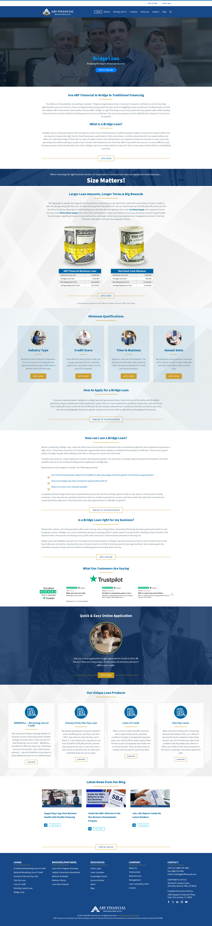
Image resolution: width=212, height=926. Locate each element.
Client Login (166, 3)
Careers (132, 888)
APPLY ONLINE (106, 69)
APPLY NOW (106, 158)
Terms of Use (134, 915)
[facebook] (169, 902)
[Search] (170, 12)
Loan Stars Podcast (60, 884)
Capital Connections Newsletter (66, 872)
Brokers (107, 12)
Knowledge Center (98, 876)
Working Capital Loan (23, 888)
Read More (55, 825)
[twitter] (173, 902)
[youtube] (186, 902)
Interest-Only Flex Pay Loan (26, 876)
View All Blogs (106, 847)
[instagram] (182, 902)
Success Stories (97, 880)
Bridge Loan (19, 892)
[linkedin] (177, 902)
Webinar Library (59, 880)
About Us (133, 868)
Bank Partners (135, 876)
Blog (164, 12)
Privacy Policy (122, 915)
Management (135, 880)
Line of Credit (20, 884)
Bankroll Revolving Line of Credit (28, 872)
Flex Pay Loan (20, 880)
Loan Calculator (97, 872)
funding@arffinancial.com (184, 874)
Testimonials (134, 872)
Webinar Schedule (60, 876)
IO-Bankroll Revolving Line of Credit (30, 868)
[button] (45, 825)
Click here (48, 365)
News (92, 884)
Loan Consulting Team (139, 884)
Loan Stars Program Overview (65, 868)
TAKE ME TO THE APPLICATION (106, 419)
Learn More (31, 762)
